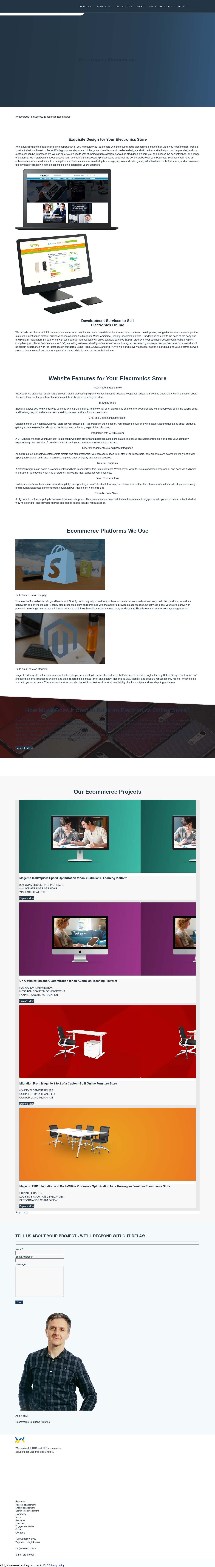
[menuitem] (85, 6)
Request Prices (24, 748)
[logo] (32, 6)
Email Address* (24, 1256)
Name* (19, 1249)
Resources (20, 1520)
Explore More (26, 898)
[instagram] (17, 1486)
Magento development (25, 1504)
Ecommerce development (27, 1510)
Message (20, 1264)
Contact (19, 1529)
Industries (19, 1523)
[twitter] (17, 1474)
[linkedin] (17, 1498)
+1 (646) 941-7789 (25, 1548)
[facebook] (17, 1462)
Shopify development (25, 1507)
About (18, 1517)
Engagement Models (24, 1526)
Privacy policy (56, 1565)
